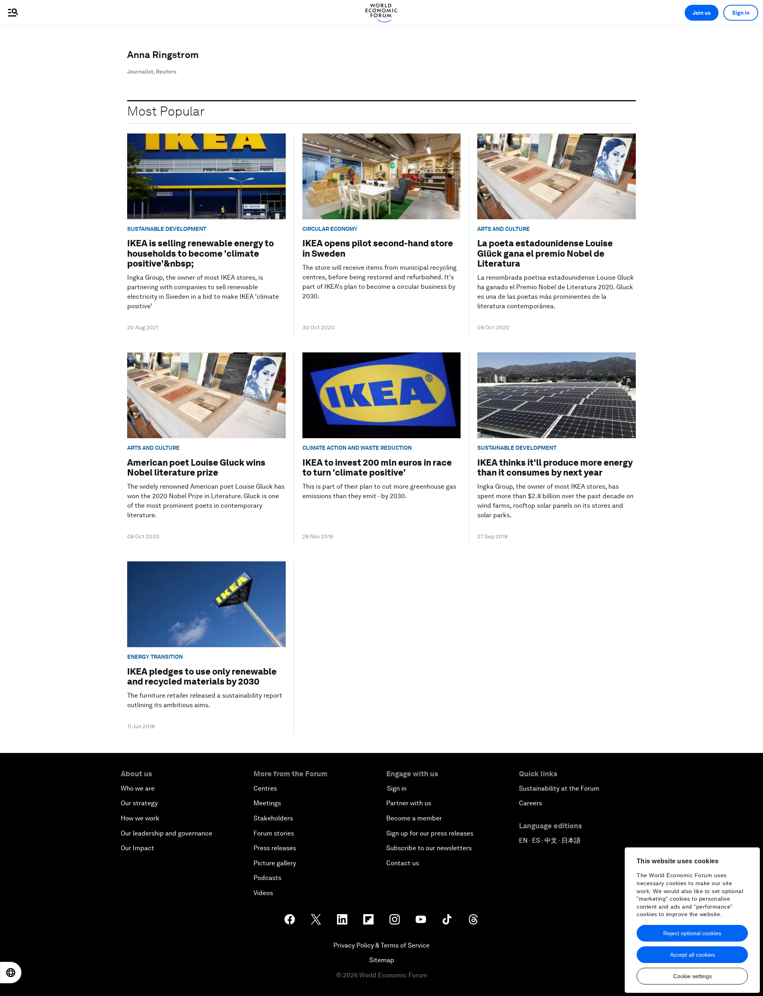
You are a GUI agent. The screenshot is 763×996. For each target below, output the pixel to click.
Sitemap (381, 960)
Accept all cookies (692, 955)
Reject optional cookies (692, 933)
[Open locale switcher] (10, 972)
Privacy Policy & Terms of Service (381, 945)
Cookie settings (692, 976)
